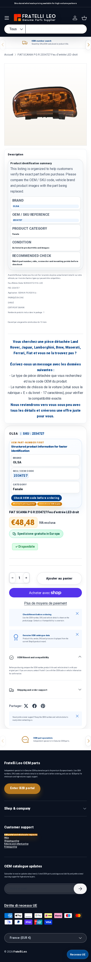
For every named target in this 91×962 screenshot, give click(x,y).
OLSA (13, 433)
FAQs (6, 838)
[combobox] (45, 29)
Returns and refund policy (16, 844)
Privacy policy (10, 847)
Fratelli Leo (20, 951)
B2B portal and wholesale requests (20, 835)
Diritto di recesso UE (20, 906)
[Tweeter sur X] (26, 706)
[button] (84, 18)
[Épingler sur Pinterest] (43, 706)
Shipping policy (11, 841)
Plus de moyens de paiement (45, 603)
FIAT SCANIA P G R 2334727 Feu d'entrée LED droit (48, 54)
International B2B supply (50, 504)
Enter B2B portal (22, 788)
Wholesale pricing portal (24, 504)
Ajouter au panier (59, 578)
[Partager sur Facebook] (34, 706)
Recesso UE (77, 954)
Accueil (8, 54)
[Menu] (6, 18)
